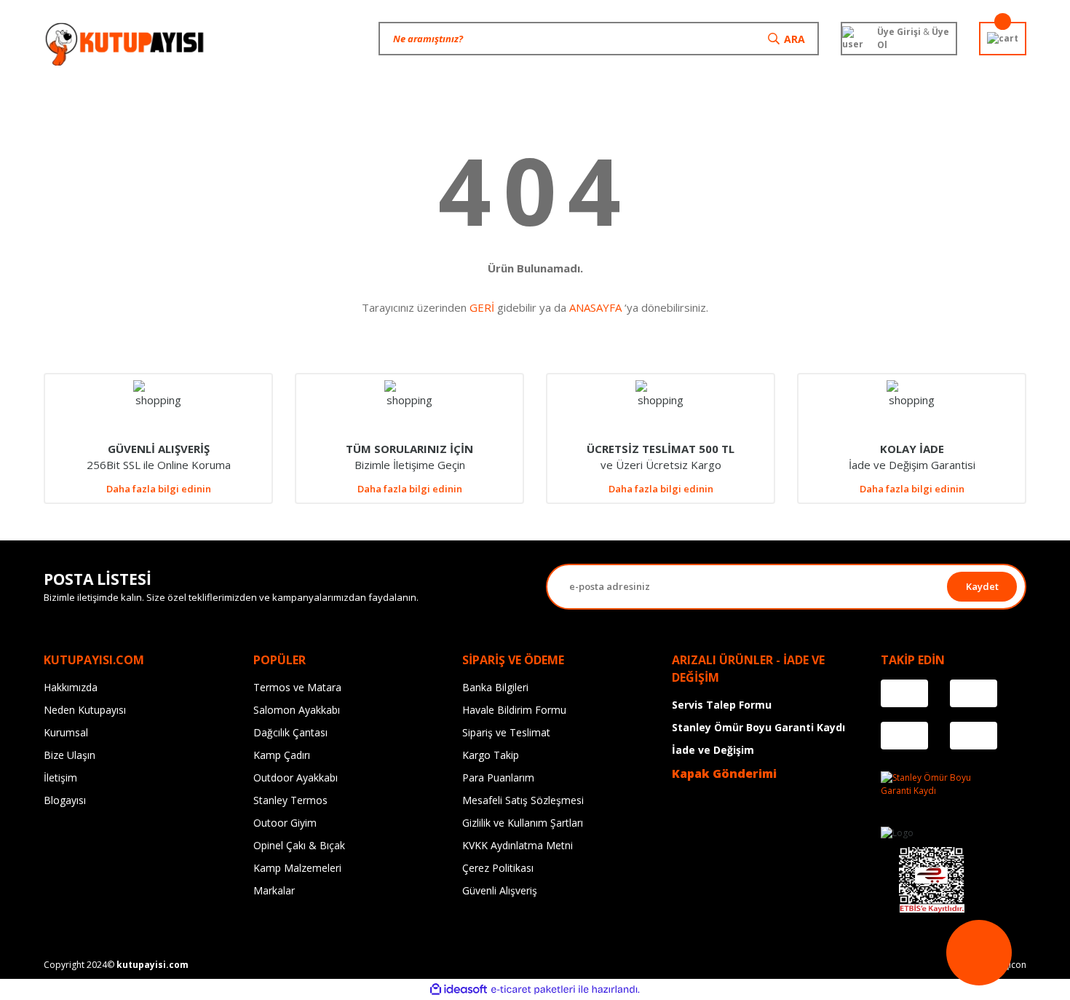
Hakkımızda (71, 687)
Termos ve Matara (297, 687)
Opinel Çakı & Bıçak (299, 845)
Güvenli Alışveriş (499, 890)
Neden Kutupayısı (85, 710)
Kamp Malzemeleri (297, 868)
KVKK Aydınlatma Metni (517, 845)
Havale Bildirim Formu (514, 710)
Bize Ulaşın (69, 755)
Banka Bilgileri (495, 687)
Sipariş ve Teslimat (506, 732)
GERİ (481, 307)
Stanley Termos (290, 800)
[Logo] (125, 44)
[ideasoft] (458, 989)
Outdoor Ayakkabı (295, 777)
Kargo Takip (490, 755)
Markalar (274, 890)
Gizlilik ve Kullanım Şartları (522, 823)
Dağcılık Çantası (290, 732)
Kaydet (982, 586)
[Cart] (1002, 38)
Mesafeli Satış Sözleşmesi (523, 800)
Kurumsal (66, 732)
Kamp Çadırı (281, 755)
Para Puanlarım (498, 777)
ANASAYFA (595, 307)
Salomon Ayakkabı (296, 710)
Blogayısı (65, 800)
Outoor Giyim (285, 823)
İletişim (60, 777)
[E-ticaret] (533, 989)
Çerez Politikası (498, 868)
